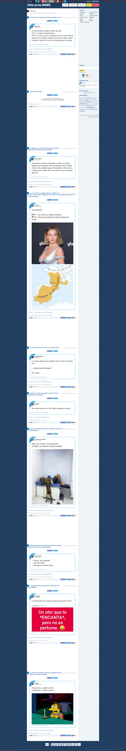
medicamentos (49, 51)
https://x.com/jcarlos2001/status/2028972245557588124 (40, 381)
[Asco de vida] (33, 1)
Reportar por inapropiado (73, 108)
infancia (84, 109)
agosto (95, 107)
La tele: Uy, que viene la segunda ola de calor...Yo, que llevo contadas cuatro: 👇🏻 (51, 99)
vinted (44, 184)
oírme (40, 733)
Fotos (81, 15)
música (84, 100)
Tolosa (39, 315)
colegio (38, 640)
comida (80, 102)
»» (79, 744)
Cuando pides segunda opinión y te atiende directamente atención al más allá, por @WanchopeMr (45, 546)
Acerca (81, 115)
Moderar (95, 5)
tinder (39, 384)
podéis (46, 733)
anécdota (53, 51)
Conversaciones (93, 12)
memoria (90, 100)
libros (35, 184)
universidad (81, 107)
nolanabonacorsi (67, 193)
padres (83, 105)
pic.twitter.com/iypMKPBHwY (59, 99)
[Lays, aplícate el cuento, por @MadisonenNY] (89, 88)
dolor (38, 513)
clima (92, 102)
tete (69, 347)
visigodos (35, 315)
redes (88, 99)
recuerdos (89, 104)
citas (42, 384)
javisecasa (68, 393)
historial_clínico (43, 51)
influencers (83, 104)
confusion (88, 109)
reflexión (82, 111)
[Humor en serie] (50, 1)
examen (41, 513)
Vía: (29, 49)
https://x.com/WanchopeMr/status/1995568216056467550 (41, 574)
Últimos (65, 5)
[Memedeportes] (38, 1)
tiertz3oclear (68, 91)
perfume (44, 640)
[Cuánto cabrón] (43, 1)
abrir (35, 640)
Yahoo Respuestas (84, 22)
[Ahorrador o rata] (63, 1)
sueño (93, 104)
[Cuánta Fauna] (53, 1)
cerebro (93, 100)
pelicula (80, 97)
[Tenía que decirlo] (60, 1)
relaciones (81, 109)
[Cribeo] (48, 1)
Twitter (81, 20)
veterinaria (45, 513)
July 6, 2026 (61, 100)
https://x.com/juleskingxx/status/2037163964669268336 (40, 181)
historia (47, 315)
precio (51, 184)
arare (70, 545)
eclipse (91, 97)
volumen (96, 100)
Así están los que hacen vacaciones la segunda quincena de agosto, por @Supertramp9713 (45, 673)
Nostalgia (81, 99)
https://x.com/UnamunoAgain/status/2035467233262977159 (41, 312)
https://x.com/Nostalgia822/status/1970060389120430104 (41, 637)
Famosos (91, 14)
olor (47, 640)
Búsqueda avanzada (82, 72)
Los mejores (73, 5)
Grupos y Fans (83, 17)
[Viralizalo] (65, 1)
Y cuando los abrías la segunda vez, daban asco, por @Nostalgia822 (43, 586)
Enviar (89, 5)
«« (47, 744)
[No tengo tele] (55, 1)
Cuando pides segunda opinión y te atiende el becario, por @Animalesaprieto (45, 429)
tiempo (90, 105)
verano (96, 104)
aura (87, 97)
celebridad (50, 315)
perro (35, 513)
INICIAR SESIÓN (95, 1)
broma (49, 513)
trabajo (90, 107)
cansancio (85, 99)
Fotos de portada (93, 15)
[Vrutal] (46, 1)
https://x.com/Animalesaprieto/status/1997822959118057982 (41, 510)
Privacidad (89, 115)
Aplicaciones (83, 12)
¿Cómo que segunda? (36, 91)
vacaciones (36, 733)
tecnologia (95, 97)
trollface (69, 17)
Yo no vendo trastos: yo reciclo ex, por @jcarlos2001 (44, 347)
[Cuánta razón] (36, 1)
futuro (94, 105)
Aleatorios (82, 5)
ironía (85, 107)
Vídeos (91, 20)
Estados (82, 14)
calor (83, 97)
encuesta (43, 315)
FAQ (96, 115)
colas (39, 51)
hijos (85, 97)
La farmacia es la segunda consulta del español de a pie (45, 17)
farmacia (35, 51)
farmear (91, 99)
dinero (83, 102)
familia (87, 105)
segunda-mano (46, 384)
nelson (49, 733)
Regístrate (88, 1)
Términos (85, 115)
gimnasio (95, 102)
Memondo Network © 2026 (94, 117)
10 (73, 744)
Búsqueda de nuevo (52, 13)
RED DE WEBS (29, 1)
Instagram (91, 17)
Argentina (81, 100)
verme (43, 733)
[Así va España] (41, 1)
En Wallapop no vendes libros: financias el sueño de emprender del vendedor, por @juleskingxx (43, 149)
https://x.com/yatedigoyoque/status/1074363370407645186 (41, 49)
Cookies (93, 115)
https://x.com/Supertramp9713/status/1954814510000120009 (41, 730)
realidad (80, 105)
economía (88, 102)
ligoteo (51, 384)
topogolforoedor (67, 148)
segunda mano (39, 184)
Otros (90, 18)
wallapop (47, 184)
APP (98, 115)
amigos (94, 99)
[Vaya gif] (58, 1)
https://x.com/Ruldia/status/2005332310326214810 (39, 417)
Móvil (81, 18)
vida (87, 100)
